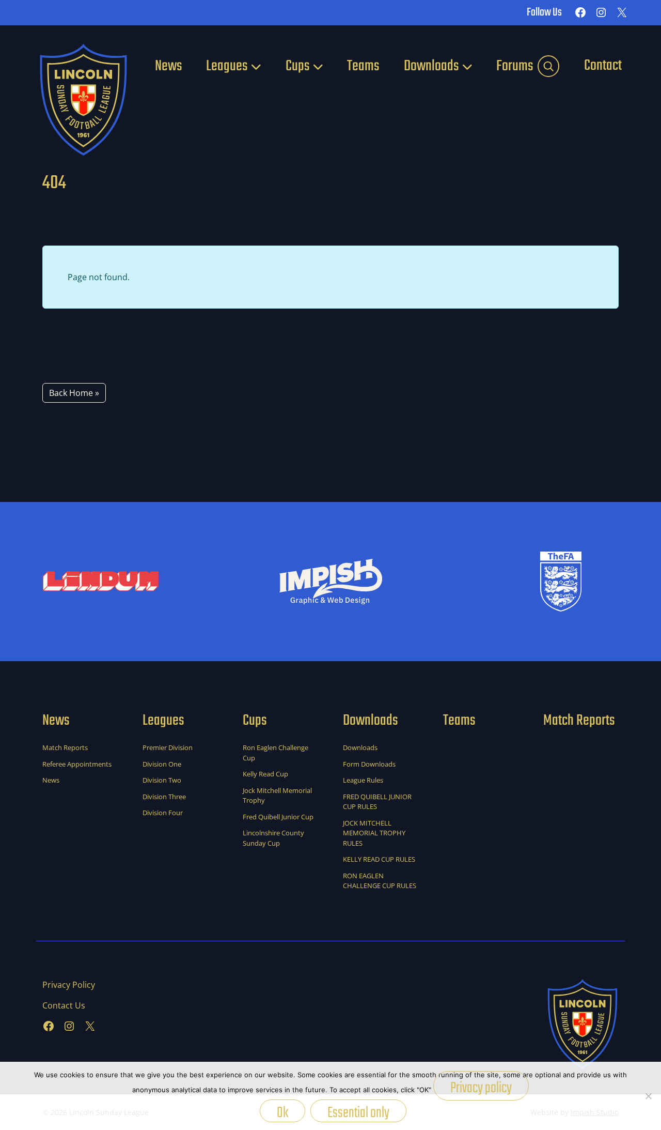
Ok (282, 1111)
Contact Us (63, 1005)
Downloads (431, 66)
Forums (514, 66)
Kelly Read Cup (265, 773)
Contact (603, 66)
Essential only (358, 1111)
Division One (162, 764)
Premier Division (168, 747)
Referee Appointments (77, 764)
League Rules (363, 780)
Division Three (164, 796)
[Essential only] (648, 1096)
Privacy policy (481, 1088)
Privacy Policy (68, 984)
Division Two (162, 780)
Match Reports (65, 747)
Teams (363, 66)
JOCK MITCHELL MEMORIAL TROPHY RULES (374, 833)
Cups (298, 66)
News (168, 66)
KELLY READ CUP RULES (379, 859)
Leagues (227, 66)
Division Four (163, 812)
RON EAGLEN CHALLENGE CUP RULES (379, 881)
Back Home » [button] (74, 393)
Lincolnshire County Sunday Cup (273, 838)
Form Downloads (369, 764)
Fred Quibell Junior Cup (278, 816)
